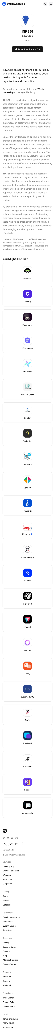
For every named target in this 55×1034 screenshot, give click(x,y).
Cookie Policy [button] (9, 1006)
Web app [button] (7, 875)
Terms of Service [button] (10, 1019)
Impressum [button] (8, 1027)
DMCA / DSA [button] (8, 1023)
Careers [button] (6, 981)
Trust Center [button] (8, 998)
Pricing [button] (6, 942)
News (27, 40)
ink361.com (27, 35)
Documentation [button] (9, 947)
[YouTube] (12, 838)
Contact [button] (6, 951)
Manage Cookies (9, 850)
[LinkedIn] (8, 838)
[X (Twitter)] (4, 838)
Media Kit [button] (7, 985)
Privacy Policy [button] (9, 1002)
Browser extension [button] (11, 871)
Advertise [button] (7, 930)
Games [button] (6, 900)
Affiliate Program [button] (10, 960)
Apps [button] (5, 896)
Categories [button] (8, 905)
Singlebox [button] (7, 884)
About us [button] (7, 976)
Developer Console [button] (11, 917)
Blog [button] (5, 955)
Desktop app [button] (8, 866)
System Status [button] (9, 964)
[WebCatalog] (5, 831)
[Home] (13, 4)
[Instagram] (16, 838)
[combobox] (15, 844)
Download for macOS (29, 49)
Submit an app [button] (9, 926)
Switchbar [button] (7, 879)
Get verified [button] (8, 921)
